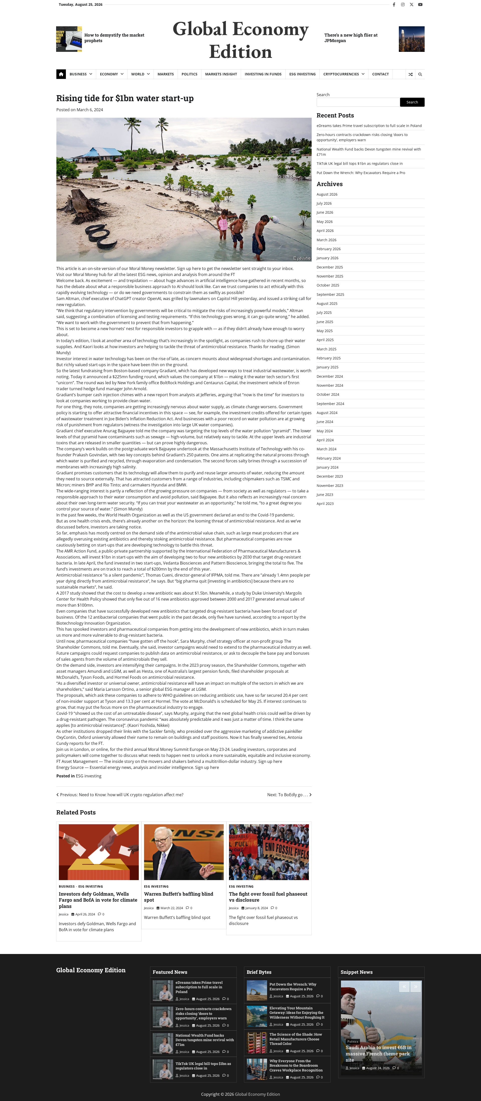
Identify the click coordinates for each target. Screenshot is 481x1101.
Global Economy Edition (241, 39)
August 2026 (327, 194)
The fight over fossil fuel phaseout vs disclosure (268, 897)
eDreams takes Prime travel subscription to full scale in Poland (369, 125)
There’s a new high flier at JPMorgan (351, 37)
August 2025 (327, 303)
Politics (189, 74)
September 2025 (330, 294)
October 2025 (328, 285)
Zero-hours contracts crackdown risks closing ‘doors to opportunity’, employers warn (203, 1013)
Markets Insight (221, 74)
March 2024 (326, 449)
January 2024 (327, 467)
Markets (166, 74)
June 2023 (325, 494)
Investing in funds (263, 74)
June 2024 (325, 422)
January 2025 (327, 367)
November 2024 (330, 385)
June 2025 (325, 321)
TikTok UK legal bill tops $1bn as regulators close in (360, 163)
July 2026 (324, 203)
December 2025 (330, 267)
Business (78, 74)
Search (323, 94)
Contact (380, 74)
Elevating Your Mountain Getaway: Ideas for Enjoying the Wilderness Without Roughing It (297, 1013)
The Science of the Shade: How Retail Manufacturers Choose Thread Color (296, 1039)
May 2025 (325, 330)
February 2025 (329, 358)
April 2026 (325, 230)
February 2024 (329, 458)
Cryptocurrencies (341, 74)
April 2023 (325, 503)
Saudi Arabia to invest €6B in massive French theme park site (379, 1053)
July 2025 (324, 312)
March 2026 (326, 239)
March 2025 (326, 349)
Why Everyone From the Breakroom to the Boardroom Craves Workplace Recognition (296, 1065)
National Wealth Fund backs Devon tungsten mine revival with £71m (205, 1040)
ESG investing (302, 74)
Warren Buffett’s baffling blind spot (178, 897)
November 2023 (330, 485)
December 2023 (330, 476)
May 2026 (325, 221)
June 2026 (325, 212)
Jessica (63, 914)
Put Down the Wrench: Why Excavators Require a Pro (361, 172)
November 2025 (330, 276)
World (137, 74)
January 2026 (327, 257)
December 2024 (330, 376)
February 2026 (329, 248)
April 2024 (325, 440)
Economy (109, 74)
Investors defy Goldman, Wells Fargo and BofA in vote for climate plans (98, 900)
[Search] (420, 74)
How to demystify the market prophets (114, 37)
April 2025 (325, 339)
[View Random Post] (410, 74)
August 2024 (327, 412)
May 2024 (325, 431)
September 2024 (330, 403)
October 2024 (328, 394)
